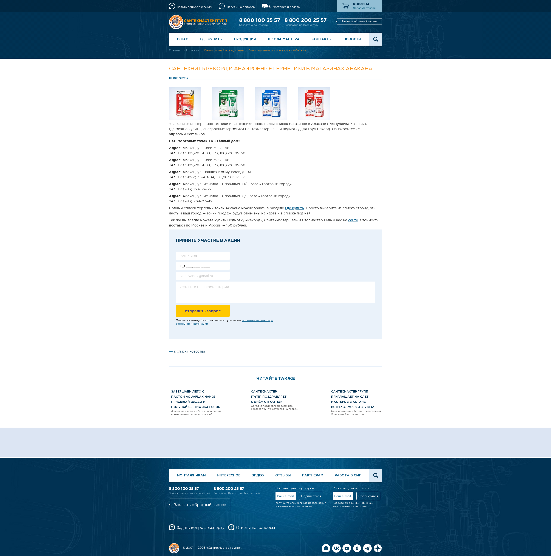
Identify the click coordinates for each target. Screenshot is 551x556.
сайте (353, 220)
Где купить (211, 39)
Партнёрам (312, 475)
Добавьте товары (364, 7)
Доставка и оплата (286, 7)
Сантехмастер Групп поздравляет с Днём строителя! (268, 397)
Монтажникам (191, 475)
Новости (352, 39)
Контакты (321, 39)
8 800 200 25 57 (306, 20)
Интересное (228, 475)
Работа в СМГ (348, 475)
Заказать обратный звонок (359, 21)
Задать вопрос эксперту (194, 7)
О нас (182, 39)
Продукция (245, 39)
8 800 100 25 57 (259, 20)
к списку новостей (189, 351)
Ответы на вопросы (241, 7)
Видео (258, 475)
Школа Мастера (283, 39)
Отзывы (283, 475)
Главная (175, 50)
